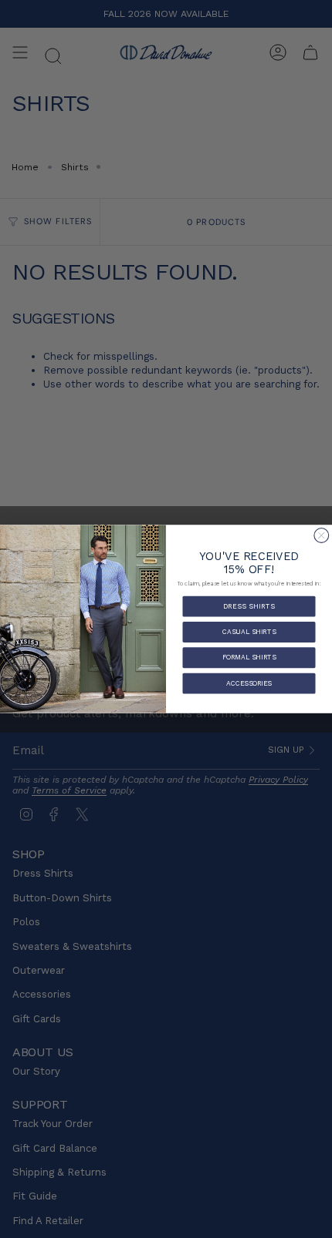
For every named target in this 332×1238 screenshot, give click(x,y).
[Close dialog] (321, 535)
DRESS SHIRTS (249, 605)
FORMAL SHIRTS (249, 657)
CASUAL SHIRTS (249, 632)
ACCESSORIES (249, 682)
